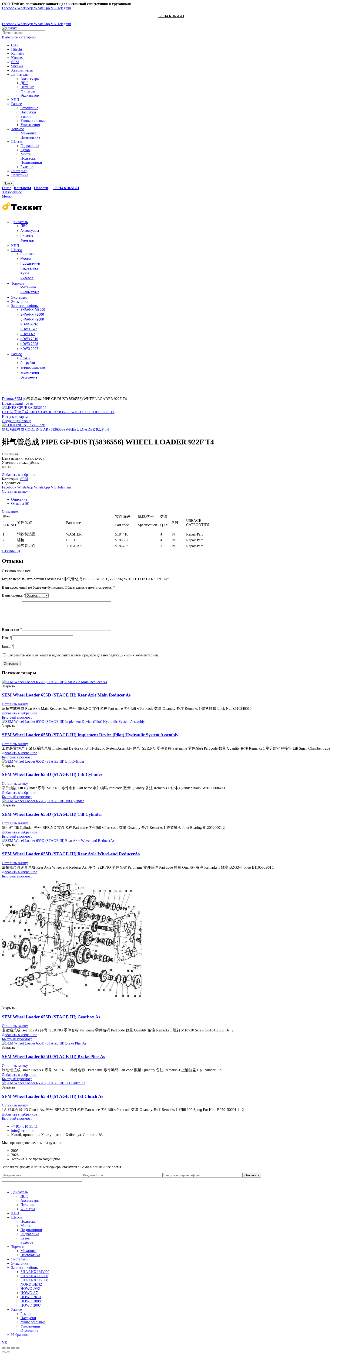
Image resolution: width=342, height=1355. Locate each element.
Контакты (22, 188)
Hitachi (16, 49)
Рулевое (26, 167)
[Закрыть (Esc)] (4, 1348)
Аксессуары (30, 79)
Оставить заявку (15, 491)
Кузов (25, 150)
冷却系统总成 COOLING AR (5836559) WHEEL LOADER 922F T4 (55, 429)
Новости (41, 188)
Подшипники (31, 162)
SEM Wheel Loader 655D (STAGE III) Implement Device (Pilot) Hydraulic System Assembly (90, 734)
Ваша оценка (13, 595)
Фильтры (27, 91)
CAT (14, 45)
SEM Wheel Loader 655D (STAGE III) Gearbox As (51, 1016)
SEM (15, 62)
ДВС (24, 83)
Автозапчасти (22, 70)
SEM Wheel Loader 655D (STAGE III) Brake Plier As (53, 1056)
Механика (28, 133)
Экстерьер (19, 171)
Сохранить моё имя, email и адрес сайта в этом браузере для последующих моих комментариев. (83, 655)
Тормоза (17, 129)
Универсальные (32, 121)
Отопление (29, 108)
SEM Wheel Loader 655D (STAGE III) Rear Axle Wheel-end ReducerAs (71, 853)
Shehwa (17, 66)
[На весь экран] (13, 1348)
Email (7, 646)
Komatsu (17, 58)
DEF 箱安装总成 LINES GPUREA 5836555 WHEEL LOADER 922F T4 (58, 412)
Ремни (25, 116)
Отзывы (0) (20, 503)
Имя (6, 638)
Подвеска (28, 158)
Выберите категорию (19, 37)
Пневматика (30, 137)
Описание (19, 499)
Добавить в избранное (19, 475)
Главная (8, 399)
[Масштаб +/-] (18, 1348)
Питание (27, 87)
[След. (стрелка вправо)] (8, 1352)
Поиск (8, 183)
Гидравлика (29, 146)
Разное (16, 104)
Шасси (16, 141)
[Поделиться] (8, 1348)
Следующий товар (16, 421)
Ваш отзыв (12, 629)
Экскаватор (29, 95)
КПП (15, 100)
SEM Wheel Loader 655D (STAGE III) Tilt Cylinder (52, 814)
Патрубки (28, 112)
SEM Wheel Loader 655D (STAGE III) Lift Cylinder (52, 774)
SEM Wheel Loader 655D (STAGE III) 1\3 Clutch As (52, 1096)
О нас (6, 188)
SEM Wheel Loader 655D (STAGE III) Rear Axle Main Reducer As (66, 695)
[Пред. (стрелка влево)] (4, 1352)
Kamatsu (17, 53)
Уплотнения (30, 125)
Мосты (25, 154)
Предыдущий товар (17, 403)
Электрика (19, 175)
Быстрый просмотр (17, 717)
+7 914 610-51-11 (171, 16)
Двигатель (19, 74)
